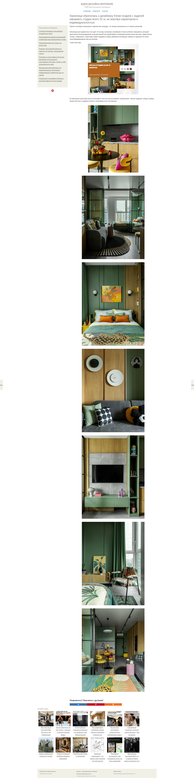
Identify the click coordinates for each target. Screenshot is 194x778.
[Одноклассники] (113, 704)
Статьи (105, 10)
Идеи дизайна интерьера (97, 4)
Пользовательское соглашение (89, 771)
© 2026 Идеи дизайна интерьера (47, 771)
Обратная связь (117, 771)
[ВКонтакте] (78, 704)
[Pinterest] (95, 704)
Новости (96, 10)
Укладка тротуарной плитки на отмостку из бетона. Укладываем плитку (51, 51)
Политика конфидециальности (83, 773)
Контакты (78, 771)
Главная (87, 10)
